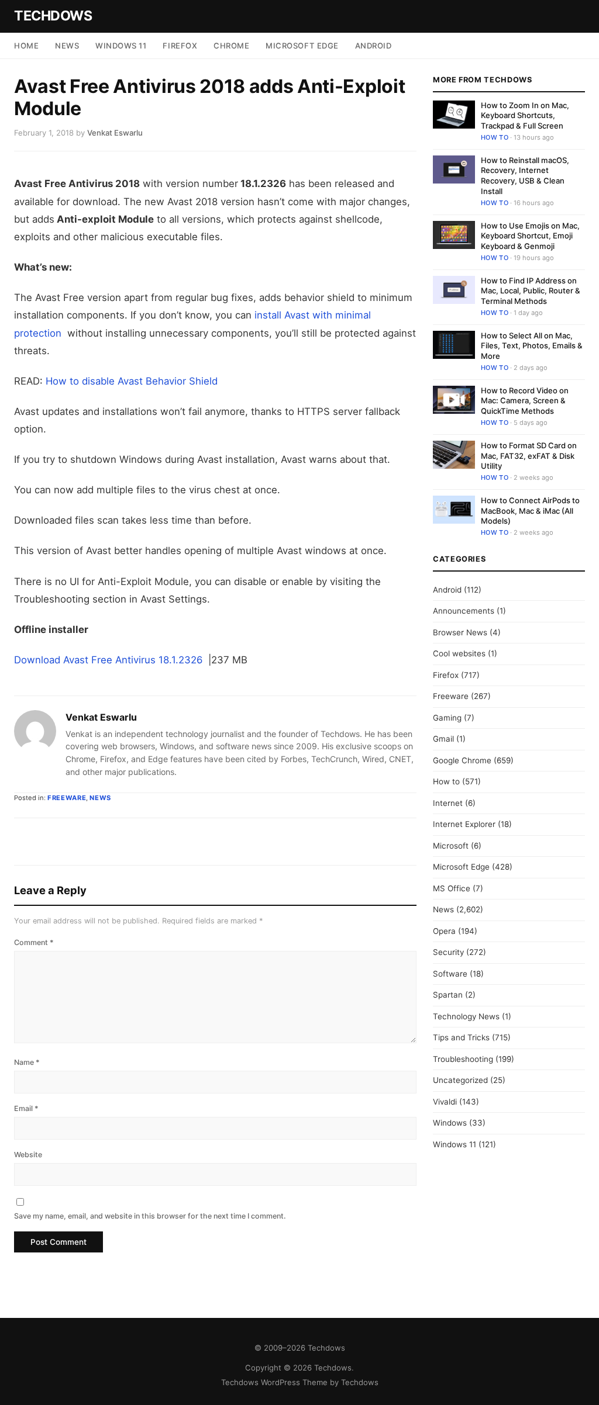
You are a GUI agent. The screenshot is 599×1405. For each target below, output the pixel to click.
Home (26, 45)
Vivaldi (445, 1101)
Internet (448, 803)
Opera (444, 931)
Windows (450, 1122)
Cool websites (459, 653)
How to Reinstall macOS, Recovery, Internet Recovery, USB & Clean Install (525, 175)
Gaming (447, 717)
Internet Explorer (464, 824)
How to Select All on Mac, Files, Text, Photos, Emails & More (532, 346)
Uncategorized (460, 1080)
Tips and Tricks (461, 1037)
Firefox (180, 45)
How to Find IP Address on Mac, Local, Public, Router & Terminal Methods (530, 291)
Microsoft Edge (302, 45)
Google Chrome (462, 760)
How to (494, 137)
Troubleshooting (463, 1059)
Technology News (466, 1016)
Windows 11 (120, 45)
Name (27, 1062)
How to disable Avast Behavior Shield (132, 381)
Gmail (443, 738)
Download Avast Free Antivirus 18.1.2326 (109, 660)
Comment (34, 942)
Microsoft (451, 845)
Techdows (53, 16)
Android (373, 45)
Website (28, 1154)
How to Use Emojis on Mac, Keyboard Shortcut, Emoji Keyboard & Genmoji (530, 236)
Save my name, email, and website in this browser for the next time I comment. (150, 1216)
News (67, 45)
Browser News (460, 632)
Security (448, 952)
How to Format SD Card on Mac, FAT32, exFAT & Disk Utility (529, 455)
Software (450, 973)
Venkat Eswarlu (101, 717)
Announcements (463, 610)
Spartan (448, 994)
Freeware (66, 798)
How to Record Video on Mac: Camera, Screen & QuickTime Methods (525, 401)
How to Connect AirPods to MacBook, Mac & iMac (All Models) (530, 510)
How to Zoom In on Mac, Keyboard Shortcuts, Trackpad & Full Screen (525, 115)
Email (26, 1108)
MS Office (451, 888)
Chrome (231, 45)
